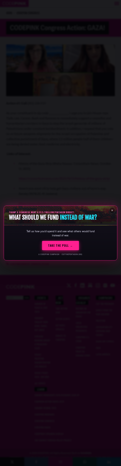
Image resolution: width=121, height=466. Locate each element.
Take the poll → (60, 245)
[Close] (112, 210)
